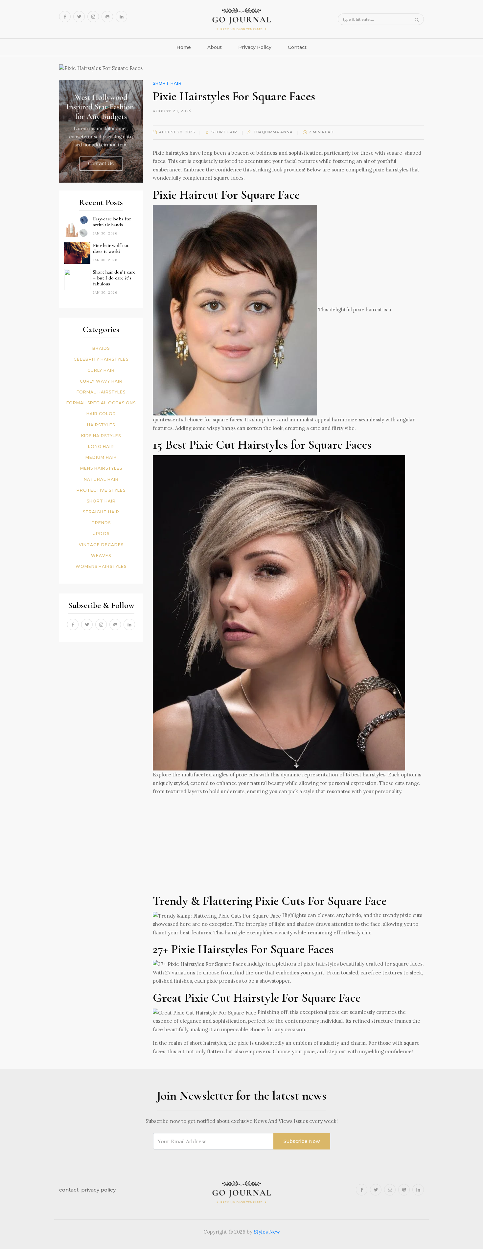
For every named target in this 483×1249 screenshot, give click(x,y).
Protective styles (101, 490)
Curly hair (101, 370)
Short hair (101, 501)
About (214, 47)
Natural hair (101, 479)
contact (69, 1190)
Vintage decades (101, 544)
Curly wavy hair (101, 381)
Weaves (101, 555)
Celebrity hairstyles (101, 359)
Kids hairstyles (101, 435)
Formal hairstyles (101, 392)
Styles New (267, 1232)
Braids (101, 348)
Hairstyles (101, 424)
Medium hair (101, 457)
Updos (101, 533)
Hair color (101, 413)
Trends (101, 522)
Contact (297, 47)
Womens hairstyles (101, 566)
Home (183, 47)
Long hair (101, 446)
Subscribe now (302, 1141)
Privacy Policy (254, 47)
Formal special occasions (101, 402)
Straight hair (101, 511)
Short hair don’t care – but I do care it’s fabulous (114, 278)
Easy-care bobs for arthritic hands (112, 222)
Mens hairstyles (101, 468)
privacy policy (98, 1190)
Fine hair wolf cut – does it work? (113, 248)
